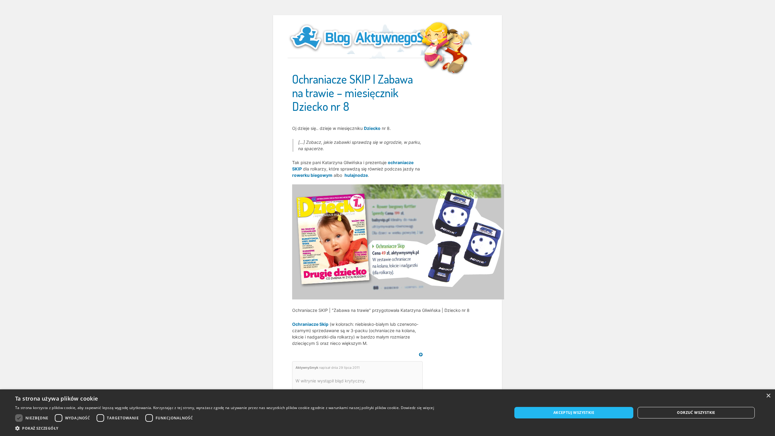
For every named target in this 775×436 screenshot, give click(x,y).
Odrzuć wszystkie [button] (696, 412)
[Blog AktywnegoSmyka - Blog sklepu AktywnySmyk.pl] (372, 37)
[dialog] (387, 412)
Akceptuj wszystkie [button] (573, 412)
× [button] (768, 396)
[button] (224, 428)
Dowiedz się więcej (417, 407)
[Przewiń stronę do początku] (421, 354)
